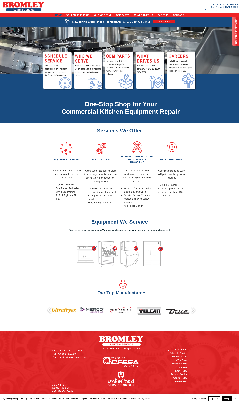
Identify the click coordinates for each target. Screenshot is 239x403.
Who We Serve (179, 357)
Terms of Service (179, 374)
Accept (227, 398)
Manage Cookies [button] (198, 398)
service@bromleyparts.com (222, 10)
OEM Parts (181, 360)
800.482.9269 (230, 7)
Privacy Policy (180, 371)
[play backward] (49, 310)
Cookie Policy (180, 378)
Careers (183, 367)
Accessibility (181, 381)
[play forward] (193, 310)
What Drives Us (179, 364)
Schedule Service (178, 353)
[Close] (235, 398)
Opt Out (214, 398)
